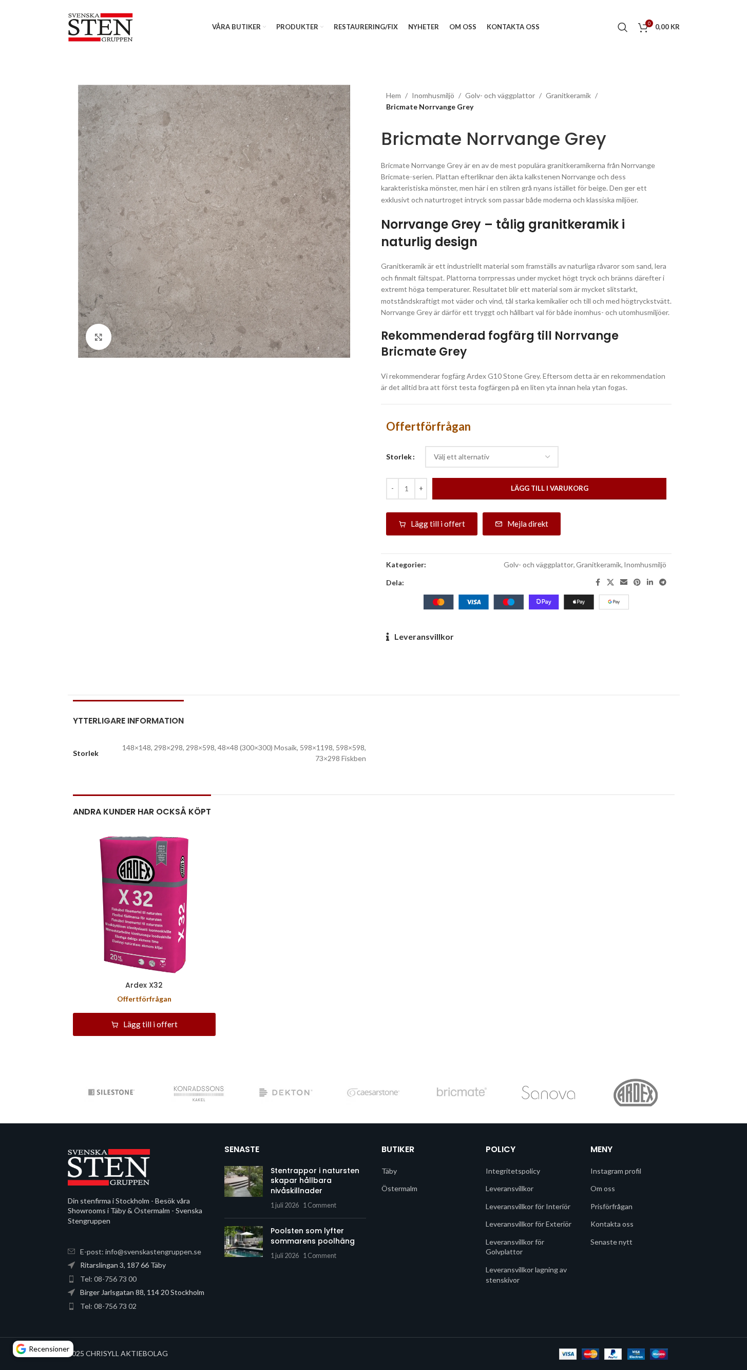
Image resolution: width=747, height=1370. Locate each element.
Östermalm (399, 1188)
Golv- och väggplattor (500, 95)
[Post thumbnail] (243, 1188)
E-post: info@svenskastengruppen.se (140, 1251)
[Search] (622, 27)
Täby (389, 1171)
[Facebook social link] (597, 582)
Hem (393, 95)
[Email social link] (623, 582)
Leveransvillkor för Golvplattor (515, 1246)
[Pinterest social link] (637, 582)
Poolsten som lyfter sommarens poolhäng (313, 1236)
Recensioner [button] (49, 1348)
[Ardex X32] (144, 904)
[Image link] (109, 1166)
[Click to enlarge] (98, 336)
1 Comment (319, 1205)
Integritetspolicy (513, 1171)
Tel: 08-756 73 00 (108, 1278)
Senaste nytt (611, 1241)
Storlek (399, 456)
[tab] (128, 715)
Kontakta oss (612, 1223)
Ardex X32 (144, 985)
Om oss (602, 1188)
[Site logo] (101, 26)
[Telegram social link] (662, 582)
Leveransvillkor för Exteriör (528, 1223)
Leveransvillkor (424, 636)
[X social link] (610, 582)
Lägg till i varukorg (549, 488)
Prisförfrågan (611, 1206)
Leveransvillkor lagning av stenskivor (526, 1274)
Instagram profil (615, 1171)
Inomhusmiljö (433, 95)
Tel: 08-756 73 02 (108, 1306)
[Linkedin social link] (650, 582)
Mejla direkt (527, 523)
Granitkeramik (568, 95)
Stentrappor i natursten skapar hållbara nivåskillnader (315, 1180)
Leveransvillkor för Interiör (528, 1206)
